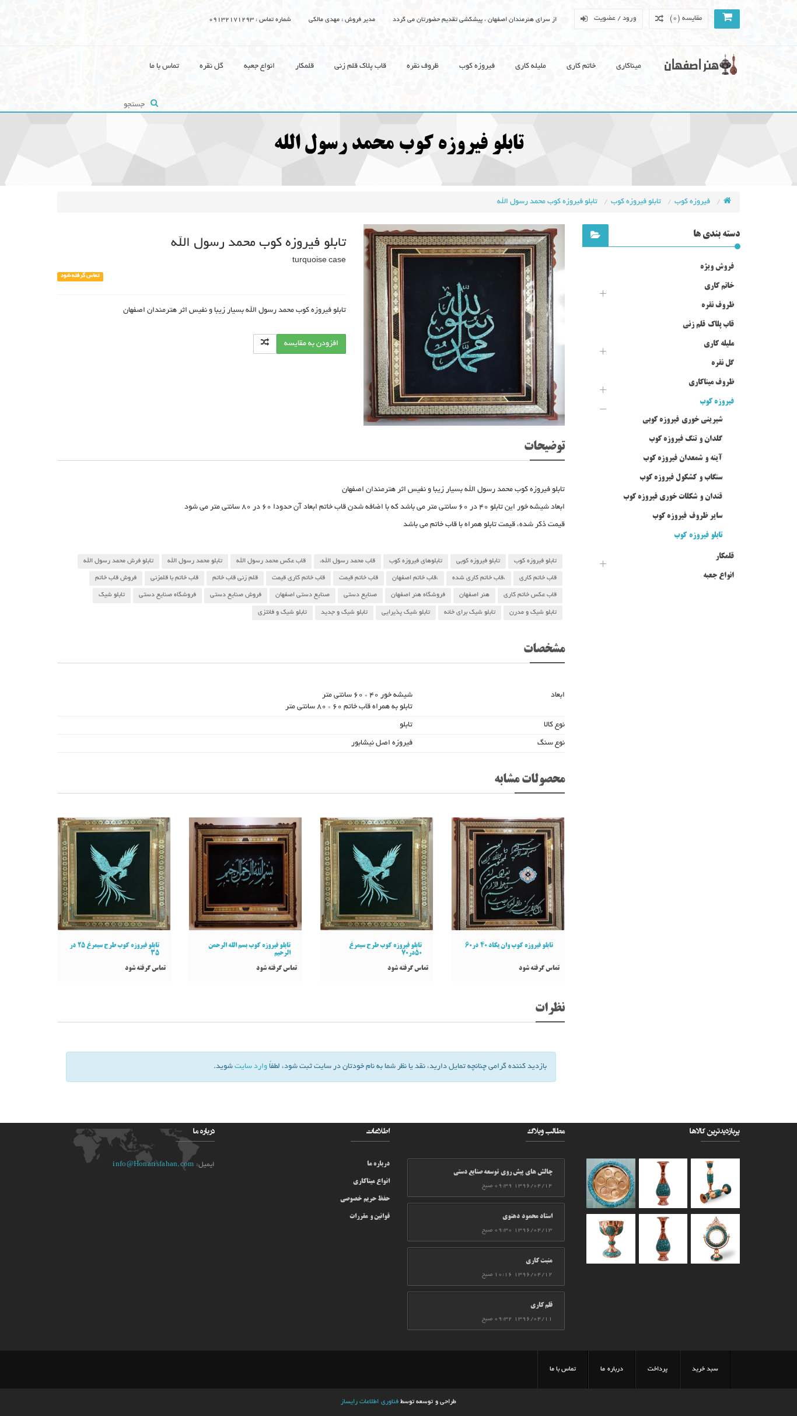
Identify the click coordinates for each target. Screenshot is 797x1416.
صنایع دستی (360, 595)
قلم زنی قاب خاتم (235, 578)
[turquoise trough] (610, 1239)
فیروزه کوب (477, 66)
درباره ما (378, 1164)
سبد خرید (705, 1369)
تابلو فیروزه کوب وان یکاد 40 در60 (509, 945)
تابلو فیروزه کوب (637, 202)
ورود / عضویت (615, 18)
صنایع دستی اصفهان (302, 595)
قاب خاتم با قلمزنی (174, 578)
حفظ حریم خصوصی (365, 1199)
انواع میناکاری (371, 1181)
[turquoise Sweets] (610, 1183)
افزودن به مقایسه (311, 344)
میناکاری (628, 66)
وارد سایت (251, 1067)
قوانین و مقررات (369, 1216)
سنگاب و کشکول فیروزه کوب (680, 478)
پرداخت (657, 1369)
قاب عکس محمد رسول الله (271, 561)
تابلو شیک (112, 595)
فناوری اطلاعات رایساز (369, 1401)
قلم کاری (541, 1305)
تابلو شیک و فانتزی (282, 612)
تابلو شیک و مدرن (533, 612)
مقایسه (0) (686, 18)
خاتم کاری (581, 66)
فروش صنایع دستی (235, 595)
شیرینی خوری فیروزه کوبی (682, 420)
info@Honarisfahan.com (153, 1164)
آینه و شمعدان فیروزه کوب (682, 458)
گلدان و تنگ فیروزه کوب (685, 439)
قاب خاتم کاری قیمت (298, 578)
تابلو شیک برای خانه (469, 612)
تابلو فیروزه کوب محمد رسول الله (548, 202)
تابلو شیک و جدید (344, 612)
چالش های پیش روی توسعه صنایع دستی (503, 1172)
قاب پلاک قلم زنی (360, 66)
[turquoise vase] (663, 1183)
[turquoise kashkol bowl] (715, 1183)
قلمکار (304, 66)
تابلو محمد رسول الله (194, 561)
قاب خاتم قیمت (358, 578)
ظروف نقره (423, 66)
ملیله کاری (530, 66)
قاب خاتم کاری (538, 578)
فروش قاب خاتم (116, 578)
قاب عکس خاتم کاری (530, 595)
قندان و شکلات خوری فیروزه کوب (673, 497)
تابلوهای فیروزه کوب (415, 561)
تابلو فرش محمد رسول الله (118, 561)
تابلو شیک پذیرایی (406, 612)
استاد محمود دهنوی (527, 1216)
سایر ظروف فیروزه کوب (687, 516)
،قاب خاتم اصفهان (415, 578)
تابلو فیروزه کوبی (478, 561)
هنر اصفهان (474, 595)
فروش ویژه (717, 267)
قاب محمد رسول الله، (347, 561)
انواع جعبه (259, 66)
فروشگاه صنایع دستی (167, 595)
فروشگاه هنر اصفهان (418, 595)
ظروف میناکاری (711, 382)
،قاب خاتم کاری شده (478, 578)
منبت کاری (539, 1261)
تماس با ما (164, 66)
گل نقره (211, 66)
